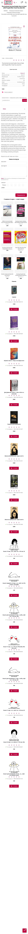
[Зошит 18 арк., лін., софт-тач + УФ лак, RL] (14, 544)
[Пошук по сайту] (26, 2)
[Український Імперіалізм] (14, 417)
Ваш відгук (3, 165)
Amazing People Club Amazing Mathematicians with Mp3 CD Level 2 (20, 274)
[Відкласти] (24, 26)
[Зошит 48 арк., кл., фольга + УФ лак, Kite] (14, 735)
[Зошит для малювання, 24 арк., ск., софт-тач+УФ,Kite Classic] (14, 767)
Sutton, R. (23, 73)
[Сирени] (14, 290)
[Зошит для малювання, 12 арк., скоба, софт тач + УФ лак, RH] (14, 671)
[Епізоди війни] (14, 481)
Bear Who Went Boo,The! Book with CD (20, 248)
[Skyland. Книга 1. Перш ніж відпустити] (14, 354)
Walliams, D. (20, 250)
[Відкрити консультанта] (25, 930)
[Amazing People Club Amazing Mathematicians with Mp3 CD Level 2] (21, 263)
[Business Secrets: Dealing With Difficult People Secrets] (21, 210)
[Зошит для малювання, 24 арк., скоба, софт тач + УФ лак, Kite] (14, 608)
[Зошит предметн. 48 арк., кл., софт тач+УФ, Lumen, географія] (14, 576)
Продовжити (21, 195)
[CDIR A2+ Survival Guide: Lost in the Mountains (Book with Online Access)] (7, 210)
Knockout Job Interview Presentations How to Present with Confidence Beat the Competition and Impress (7, 248)
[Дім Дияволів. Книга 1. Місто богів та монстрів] (14, 385)
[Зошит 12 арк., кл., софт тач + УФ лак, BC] (14, 703)
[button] (16, 2)
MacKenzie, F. (20, 276)
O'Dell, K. (7, 224)
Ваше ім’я (3, 161)
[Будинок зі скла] (14, 322)
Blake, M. (7, 276)
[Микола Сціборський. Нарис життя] (14, 513)
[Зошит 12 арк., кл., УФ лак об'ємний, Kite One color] (14, 640)
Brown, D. (21, 224)
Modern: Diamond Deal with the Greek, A (7, 274)
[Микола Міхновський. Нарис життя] (14, 449)
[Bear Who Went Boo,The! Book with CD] (21, 237)
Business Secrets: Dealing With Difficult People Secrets (21, 222)
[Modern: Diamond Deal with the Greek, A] (7, 263)
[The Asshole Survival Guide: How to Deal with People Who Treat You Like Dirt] (15, 24)
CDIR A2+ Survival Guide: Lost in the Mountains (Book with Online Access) (7, 222)
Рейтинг (3, 182)
